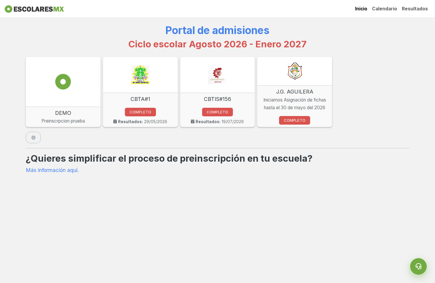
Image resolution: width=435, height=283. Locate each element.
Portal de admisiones (217, 30)
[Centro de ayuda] (418, 266)
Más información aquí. (52, 170)
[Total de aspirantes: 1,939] (33, 137)
